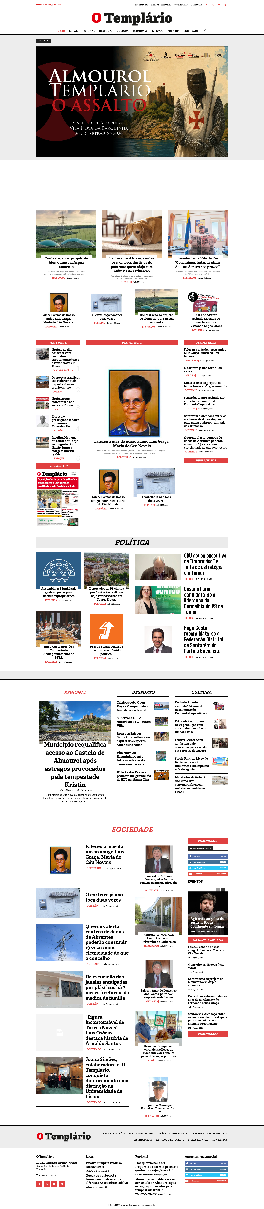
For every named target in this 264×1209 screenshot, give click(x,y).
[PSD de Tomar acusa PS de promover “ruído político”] (106, 629)
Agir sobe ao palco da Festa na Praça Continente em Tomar (207, 923)
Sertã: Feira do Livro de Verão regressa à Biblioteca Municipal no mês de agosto (192, 764)
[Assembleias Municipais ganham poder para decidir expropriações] (58, 570)
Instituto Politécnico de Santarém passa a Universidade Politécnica (158, 938)
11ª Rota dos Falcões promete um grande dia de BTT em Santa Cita (134, 776)
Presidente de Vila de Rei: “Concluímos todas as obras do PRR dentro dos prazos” (197, 262)
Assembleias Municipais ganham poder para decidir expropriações (58, 592)
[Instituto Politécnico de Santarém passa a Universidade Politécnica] (158, 916)
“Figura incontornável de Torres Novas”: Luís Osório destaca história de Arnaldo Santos (107, 1030)
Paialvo (89, 1171)
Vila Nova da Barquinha (147, 1194)
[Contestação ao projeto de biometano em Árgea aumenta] (66, 234)
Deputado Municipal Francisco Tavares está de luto (158, 1108)
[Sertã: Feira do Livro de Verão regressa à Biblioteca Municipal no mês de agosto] (220, 761)
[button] (206, 31)
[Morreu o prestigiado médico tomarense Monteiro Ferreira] (42, 421)
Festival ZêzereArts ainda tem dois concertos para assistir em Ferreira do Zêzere (191, 745)
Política (51, 600)
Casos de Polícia (63, 370)
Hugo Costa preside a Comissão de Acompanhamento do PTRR (58, 652)
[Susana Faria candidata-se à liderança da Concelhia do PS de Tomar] (158, 600)
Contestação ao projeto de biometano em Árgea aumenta (66, 262)
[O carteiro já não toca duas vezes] (107, 302)
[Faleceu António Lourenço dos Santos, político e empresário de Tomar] (158, 972)
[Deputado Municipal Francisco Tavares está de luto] (158, 1086)
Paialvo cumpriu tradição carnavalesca (104, 1165)
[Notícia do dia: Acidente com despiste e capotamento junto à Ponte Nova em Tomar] (42, 354)
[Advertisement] (132, 181)
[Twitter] (213, 4)
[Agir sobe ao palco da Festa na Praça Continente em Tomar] (208, 910)
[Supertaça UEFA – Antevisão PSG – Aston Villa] (161, 721)
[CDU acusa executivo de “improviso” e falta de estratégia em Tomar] (158, 566)
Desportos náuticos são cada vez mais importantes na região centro (66, 382)
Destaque (59, 278)
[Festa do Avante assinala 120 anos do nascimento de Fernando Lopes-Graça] (206, 302)
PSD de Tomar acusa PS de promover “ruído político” (106, 650)
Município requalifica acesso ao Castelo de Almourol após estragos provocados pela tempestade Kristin (75, 764)
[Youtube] (219, 4)
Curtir (223, 856)
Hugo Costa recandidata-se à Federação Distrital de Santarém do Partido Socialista (203, 639)
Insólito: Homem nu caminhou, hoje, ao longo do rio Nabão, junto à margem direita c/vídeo (65, 446)
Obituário (51, 327)
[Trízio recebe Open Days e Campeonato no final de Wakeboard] (161, 705)
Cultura (198, 330)
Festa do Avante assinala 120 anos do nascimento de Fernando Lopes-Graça (206, 320)
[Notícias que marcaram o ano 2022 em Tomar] (42, 403)
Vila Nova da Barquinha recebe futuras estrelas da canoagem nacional (131, 758)
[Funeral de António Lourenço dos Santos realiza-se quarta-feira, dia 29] (158, 857)
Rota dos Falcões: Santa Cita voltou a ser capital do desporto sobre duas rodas (134, 739)
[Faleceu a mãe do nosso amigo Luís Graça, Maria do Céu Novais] (58, 302)
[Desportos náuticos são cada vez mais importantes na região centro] (42, 382)
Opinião (100, 323)
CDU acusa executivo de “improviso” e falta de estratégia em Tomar (205, 564)
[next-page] (77, 808)
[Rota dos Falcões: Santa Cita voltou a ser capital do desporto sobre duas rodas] (161, 736)
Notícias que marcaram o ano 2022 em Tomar (63, 402)
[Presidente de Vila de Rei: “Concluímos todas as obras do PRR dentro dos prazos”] (198, 234)
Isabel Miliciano (73, 278)
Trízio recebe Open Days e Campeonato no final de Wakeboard (133, 706)
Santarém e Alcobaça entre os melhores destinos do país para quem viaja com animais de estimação (131, 264)
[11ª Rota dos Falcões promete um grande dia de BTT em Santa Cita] (161, 775)
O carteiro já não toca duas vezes (107, 317)
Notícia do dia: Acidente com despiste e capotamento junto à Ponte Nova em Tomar (65, 358)
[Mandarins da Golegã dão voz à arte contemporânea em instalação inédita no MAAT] (220, 780)
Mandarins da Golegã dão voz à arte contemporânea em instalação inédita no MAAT (190, 784)
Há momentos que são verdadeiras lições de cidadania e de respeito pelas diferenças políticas (158, 1051)
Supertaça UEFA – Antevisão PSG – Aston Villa (134, 722)
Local (56, 410)
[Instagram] (225, 4)
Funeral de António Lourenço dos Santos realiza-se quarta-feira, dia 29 (158, 881)
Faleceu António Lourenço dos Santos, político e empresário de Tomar (159, 994)
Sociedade (94, 1049)
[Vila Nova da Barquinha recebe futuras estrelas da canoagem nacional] (161, 756)
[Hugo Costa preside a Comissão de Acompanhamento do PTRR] (58, 629)
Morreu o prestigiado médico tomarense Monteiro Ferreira (65, 422)
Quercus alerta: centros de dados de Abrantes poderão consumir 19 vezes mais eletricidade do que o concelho (205, 443)
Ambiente (191, 452)
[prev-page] (72, 808)
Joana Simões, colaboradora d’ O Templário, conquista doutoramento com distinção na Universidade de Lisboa (107, 1078)
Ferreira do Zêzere (144, 1174)
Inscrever (221, 874)
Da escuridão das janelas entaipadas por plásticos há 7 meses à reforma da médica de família (107, 987)
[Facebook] (206, 4)
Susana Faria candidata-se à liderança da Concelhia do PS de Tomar (203, 600)
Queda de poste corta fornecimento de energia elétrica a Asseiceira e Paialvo (107, 1179)
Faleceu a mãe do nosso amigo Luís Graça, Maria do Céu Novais (58, 318)
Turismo (58, 392)
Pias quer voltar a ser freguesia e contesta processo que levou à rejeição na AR (156, 1166)
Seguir (223, 862)
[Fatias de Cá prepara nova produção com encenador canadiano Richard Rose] (220, 724)
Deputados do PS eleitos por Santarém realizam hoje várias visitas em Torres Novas (106, 594)
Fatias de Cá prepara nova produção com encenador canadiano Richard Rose (190, 726)
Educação (151, 946)
